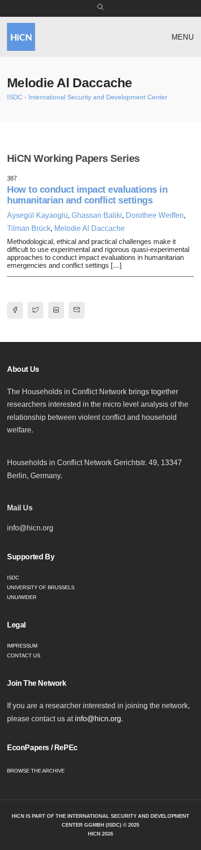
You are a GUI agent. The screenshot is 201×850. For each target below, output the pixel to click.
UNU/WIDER (21, 597)
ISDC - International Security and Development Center (87, 97)
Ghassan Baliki (97, 215)
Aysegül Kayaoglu (37, 215)
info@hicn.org (98, 719)
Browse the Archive (36, 770)
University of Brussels (40, 587)
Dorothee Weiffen (155, 215)
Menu (183, 37)
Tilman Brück (28, 228)
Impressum (22, 645)
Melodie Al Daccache (89, 228)
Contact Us (23, 655)
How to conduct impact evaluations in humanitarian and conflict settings (87, 194)
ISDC (13, 577)
